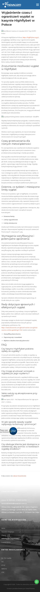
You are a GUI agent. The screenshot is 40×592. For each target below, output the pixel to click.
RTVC (3, 565)
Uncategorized (19, 476)
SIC (2, 562)
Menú (37, 5)
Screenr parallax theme (15, 588)
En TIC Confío (6, 558)
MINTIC (4, 569)
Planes (3, 535)
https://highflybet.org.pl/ (31, 37)
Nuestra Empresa (7, 532)
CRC (2, 572)
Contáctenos (6, 542)
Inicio (3, 528)
